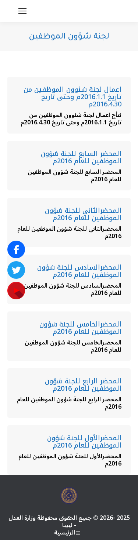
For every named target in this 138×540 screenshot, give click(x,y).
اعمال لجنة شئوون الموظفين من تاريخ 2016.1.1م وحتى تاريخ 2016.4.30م (72, 96)
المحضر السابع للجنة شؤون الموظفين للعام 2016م (81, 157)
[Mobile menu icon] (22, 11)
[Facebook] (16, 249)
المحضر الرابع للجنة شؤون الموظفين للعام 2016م (83, 385)
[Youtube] (16, 290)
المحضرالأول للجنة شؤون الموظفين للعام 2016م (84, 442)
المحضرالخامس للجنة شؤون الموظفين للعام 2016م (80, 328)
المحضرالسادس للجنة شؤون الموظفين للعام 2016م (79, 271)
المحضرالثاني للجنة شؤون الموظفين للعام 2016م (83, 214)
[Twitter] (16, 270)
